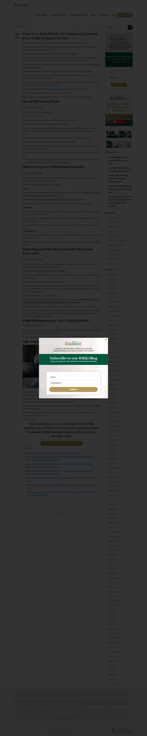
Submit (73, 389)
